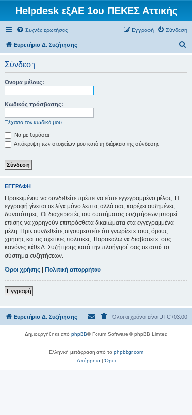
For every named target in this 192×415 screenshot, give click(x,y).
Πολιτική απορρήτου (73, 270)
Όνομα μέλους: (24, 82)
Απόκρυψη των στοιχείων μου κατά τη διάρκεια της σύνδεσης (86, 144)
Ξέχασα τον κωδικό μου (33, 122)
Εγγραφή (19, 291)
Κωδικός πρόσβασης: (34, 104)
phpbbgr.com (128, 352)
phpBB (79, 334)
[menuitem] (42, 30)
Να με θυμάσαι (31, 135)
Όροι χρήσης (22, 270)
